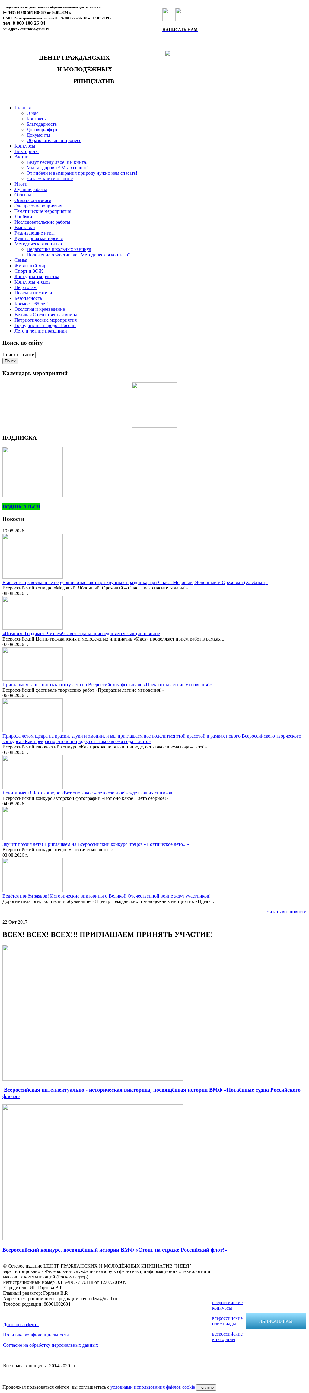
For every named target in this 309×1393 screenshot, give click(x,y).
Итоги (20, 184)
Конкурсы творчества (36, 276)
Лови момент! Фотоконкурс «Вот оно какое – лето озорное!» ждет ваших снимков (87, 792)
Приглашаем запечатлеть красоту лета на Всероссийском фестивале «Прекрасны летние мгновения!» (107, 684)
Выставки (24, 227)
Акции (21, 156)
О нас (32, 113)
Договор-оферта (43, 129)
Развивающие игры (34, 232)
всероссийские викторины (227, 1336)
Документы (38, 135)
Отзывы (22, 194)
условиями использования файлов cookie (152, 1387)
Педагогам (25, 287)
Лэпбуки (23, 216)
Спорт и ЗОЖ (28, 271)
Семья (20, 260)
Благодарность (42, 124)
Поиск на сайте (18, 354)
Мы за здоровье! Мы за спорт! (57, 167)
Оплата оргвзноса (32, 200)
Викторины (26, 151)
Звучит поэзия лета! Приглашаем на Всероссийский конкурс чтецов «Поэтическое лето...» (95, 844)
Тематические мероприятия (42, 211)
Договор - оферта (21, 1324)
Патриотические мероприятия (45, 320)
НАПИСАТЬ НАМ (275, 1321)
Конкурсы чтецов (32, 281)
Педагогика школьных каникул (59, 249)
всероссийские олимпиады (227, 1321)
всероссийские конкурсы (227, 1305)
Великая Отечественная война (45, 314)
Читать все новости (286, 911)
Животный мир (30, 265)
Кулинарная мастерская (38, 238)
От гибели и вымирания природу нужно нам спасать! (82, 173)
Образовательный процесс (54, 140)
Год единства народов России (45, 325)
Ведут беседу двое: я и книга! (57, 162)
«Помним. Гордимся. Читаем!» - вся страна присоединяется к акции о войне (81, 633)
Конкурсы (24, 145)
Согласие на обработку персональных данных (50, 1345)
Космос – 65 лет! (31, 303)
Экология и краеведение (39, 309)
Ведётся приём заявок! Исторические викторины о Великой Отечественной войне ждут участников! (106, 895)
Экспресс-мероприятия (38, 205)
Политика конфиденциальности (36, 1334)
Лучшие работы (30, 189)
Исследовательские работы (42, 222)
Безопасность (28, 298)
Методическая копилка (38, 243)
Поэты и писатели (33, 292)
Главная (22, 107)
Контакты (37, 118)
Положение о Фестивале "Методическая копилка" (78, 254)
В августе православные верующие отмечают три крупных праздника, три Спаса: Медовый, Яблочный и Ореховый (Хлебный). (135, 582)
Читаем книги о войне (50, 178)
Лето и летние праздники (40, 330)
